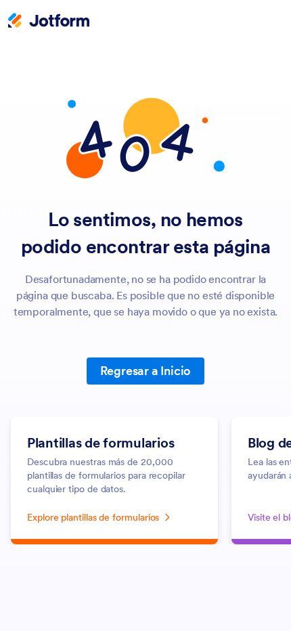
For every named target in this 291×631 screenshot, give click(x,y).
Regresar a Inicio (146, 370)
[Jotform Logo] (48, 22)
